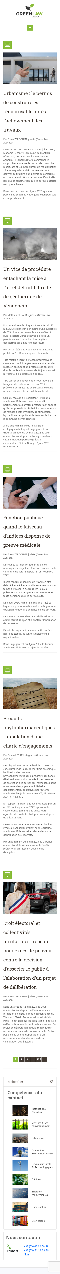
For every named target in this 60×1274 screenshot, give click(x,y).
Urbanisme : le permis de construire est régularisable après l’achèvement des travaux (27, 111)
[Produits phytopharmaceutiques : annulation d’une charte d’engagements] (30, 693)
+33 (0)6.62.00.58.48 (36, 1246)
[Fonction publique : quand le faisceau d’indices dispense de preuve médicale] (30, 493)
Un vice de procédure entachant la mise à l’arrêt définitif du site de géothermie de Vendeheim (27, 287)
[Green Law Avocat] (30, 10)
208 (38, 1059)
